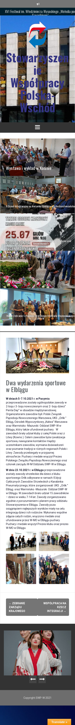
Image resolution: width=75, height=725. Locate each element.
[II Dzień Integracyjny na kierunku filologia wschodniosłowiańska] (37, 194)
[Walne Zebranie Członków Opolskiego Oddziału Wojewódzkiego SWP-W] (37, 306)
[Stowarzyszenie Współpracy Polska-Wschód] (37, 35)
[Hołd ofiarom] (37, 269)
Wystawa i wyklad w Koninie (40, 11)
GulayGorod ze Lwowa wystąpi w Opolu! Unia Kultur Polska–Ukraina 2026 (38, 638)
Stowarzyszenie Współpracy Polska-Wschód (37, 82)
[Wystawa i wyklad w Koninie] (37, 157)
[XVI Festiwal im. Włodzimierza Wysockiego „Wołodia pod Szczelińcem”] (37, 231)
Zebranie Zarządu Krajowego (17, 607)
